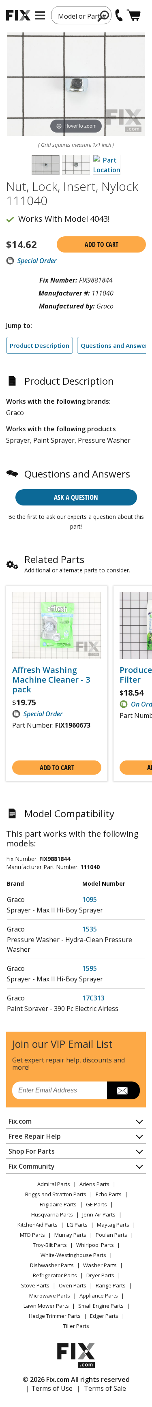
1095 (89, 899)
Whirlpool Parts (95, 1245)
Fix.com (20, 1121)
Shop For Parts (32, 1151)
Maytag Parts (113, 1224)
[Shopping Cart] (133, 15)
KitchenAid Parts (37, 1224)
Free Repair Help (35, 1136)
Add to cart (101, 244)
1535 (89, 929)
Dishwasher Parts (52, 1265)
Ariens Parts (94, 1184)
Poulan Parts (111, 1234)
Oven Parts (72, 1285)
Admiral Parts (53, 1184)
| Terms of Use (49, 1388)
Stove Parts (35, 1285)
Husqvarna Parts (52, 1214)
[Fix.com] (18, 15)
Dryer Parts (100, 1275)
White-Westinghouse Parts (73, 1255)
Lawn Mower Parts (46, 1305)
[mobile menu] (40, 15)
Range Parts (111, 1285)
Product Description (39, 345)
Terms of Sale (105, 1388)
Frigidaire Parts (58, 1204)
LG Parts (77, 1224)
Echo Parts (109, 1194)
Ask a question (76, 497)
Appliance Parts (98, 1295)
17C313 (93, 998)
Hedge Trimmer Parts (55, 1315)
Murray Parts (70, 1234)
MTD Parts (32, 1234)
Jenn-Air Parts (99, 1214)
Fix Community (32, 1166)
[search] (103, 16)
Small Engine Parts (101, 1305)
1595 (89, 968)
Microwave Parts (49, 1295)
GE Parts (96, 1204)
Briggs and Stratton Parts (55, 1194)
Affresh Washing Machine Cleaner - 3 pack (51, 679)
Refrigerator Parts (55, 1275)
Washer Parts (100, 1265)
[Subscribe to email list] (123, 1090)
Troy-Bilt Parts (50, 1245)
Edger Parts (104, 1315)
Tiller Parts (76, 1326)
